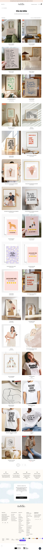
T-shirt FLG (31, 432)
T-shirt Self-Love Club (31, 460)
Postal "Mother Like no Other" (11, 266)
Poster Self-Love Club (11, 460)
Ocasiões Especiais (14, 520)
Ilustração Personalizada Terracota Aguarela (11, 211)
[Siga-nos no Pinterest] (7, 523)
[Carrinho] (40, 4)
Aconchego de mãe (32, 321)
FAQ (27, 517)
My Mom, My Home (11, 405)
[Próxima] (25, 465)
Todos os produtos (21, 531)
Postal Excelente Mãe (31, 266)
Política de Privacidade (28, 532)
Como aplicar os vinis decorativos (28, 528)
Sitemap (27, 535)
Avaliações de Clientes (28, 520)
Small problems (11, 156)
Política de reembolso (28, 530)
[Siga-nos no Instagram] (5, 523)
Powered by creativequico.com (21, 544)
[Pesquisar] (3, 4)
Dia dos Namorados (14, 518)
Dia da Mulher (13, 516)
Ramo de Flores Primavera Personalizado (11, 183)
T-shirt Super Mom (32, 376)
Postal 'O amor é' (11, 71)
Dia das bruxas (13, 519)
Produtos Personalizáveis (21, 520)
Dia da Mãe (12, 514)
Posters (20, 514)
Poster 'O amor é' (31, 71)
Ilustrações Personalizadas (21, 517)
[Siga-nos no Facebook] (3, 523)
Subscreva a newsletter (28, 523)
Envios (27, 524)
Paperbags (20, 528)
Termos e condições (29, 534)
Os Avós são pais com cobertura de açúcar (31, 211)
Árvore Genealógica (11, 376)
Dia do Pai (12, 515)
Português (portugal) (34, 4)
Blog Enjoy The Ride (29, 516)
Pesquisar (20, 532)
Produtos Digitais (21, 530)
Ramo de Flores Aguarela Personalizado (31, 183)
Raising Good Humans (31, 405)
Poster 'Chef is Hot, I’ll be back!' (31, 155)
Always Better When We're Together (11, 432)
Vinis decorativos (21, 525)
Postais (20, 515)
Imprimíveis (20, 521)
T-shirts (20, 522)
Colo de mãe (11, 321)
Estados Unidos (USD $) (3, 539)
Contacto (27, 518)
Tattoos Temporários (20, 527)
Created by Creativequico (17, 539)
